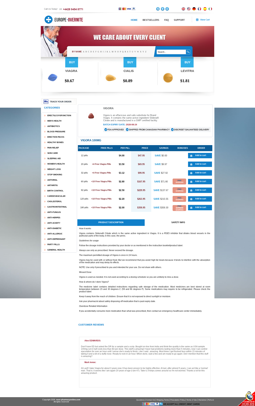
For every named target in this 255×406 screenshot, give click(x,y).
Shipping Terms (162, 400)
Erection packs (55, 137)
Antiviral (52, 180)
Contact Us (150, 400)
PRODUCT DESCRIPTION (111, 222)
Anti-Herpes (53, 218)
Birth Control (55, 191)
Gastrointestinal (57, 207)
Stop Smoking (54, 175)
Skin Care (52, 153)
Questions (140, 400)
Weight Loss (54, 169)
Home (134, 20)
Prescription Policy (177, 400)
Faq (166, 20)
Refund (211, 400)
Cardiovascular (56, 196)
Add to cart (200, 155)
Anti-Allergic (54, 234)
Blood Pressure (56, 132)
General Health (56, 250)
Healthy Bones (55, 142)
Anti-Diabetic (54, 228)
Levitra (187, 71)
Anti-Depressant (56, 239)
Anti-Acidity (53, 223)
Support (179, 20)
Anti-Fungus (54, 212)
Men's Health (54, 121)
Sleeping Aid (54, 158)
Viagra (71, 71)
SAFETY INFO (178, 222)
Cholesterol (54, 201)
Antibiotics (53, 126)
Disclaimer (202, 400)
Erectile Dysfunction (59, 115)
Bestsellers (151, 20)
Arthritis (52, 185)
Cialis (129, 71)
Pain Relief (53, 148)
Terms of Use (191, 400)
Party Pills (53, 244)
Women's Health (56, 164)
